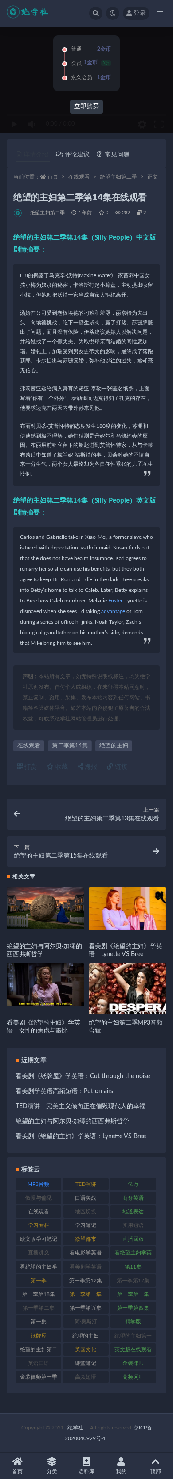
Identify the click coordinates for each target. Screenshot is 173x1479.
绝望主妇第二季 (118, 176)
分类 (52, 1471)
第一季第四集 (133, 1308)
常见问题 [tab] (117, 155)
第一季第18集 (38, 1294)
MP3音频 (38, 1184)
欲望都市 (85, 1239)
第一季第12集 (85, 1280)
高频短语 (85, 1377)
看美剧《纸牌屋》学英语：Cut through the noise (83, 1076)
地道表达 (133, 1211)
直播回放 (133, 1239)
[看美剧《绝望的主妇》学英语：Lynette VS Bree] (127, 908)
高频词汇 (133, 1377)
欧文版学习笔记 (38, 1239)
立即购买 (86, 106)
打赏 (30, 767)
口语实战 (85, 1198)
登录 (140, 13)
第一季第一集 (86, 1294)
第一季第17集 (133, 1280)
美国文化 (85, 1349)
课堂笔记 (85, 1363)
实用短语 (133, 1225)
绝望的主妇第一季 (133, 1337)
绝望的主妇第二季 (38, 1351)
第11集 (133, 1266)
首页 (52, 176)
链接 (120, 767)
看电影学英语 (86, 1252)
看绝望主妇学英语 (133, 1254)
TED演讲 (85, 1184)
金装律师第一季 (38, 1377)
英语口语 (38, 1363)
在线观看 (79, 176)
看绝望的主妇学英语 (38, 1268)
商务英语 (133, 1198)
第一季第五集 (86, 1308)
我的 (121, 1471)
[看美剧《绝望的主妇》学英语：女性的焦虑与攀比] (45, 984)
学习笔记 (85, 1225)
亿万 (133, 1184)
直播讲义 (38, 1252)
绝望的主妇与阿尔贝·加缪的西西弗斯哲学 (72, 1121)
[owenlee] (18, 213)
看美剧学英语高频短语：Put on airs (64, 1091)
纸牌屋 (39, 1335)
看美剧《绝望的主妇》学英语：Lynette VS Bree (81, 1136)
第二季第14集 (70, 746)
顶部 (155, 1471)
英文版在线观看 (133, 1349)
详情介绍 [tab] (36, 155)
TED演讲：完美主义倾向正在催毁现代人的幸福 (80, 1106)
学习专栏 (38, 1225)
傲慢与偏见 (38, 1198)
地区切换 (85, 1211)
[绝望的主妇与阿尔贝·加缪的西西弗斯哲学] (45, 908)
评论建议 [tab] (77, 155)
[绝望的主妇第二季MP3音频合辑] (127, 1001)
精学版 (133, 1321)
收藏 (61, 767)
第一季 (39, 1280)
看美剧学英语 (86, 1266)
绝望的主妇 (113, 746)
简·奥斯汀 (86, 1321)
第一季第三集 (133, 1294)
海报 (90, 767)
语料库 (86, 1471)
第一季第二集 (39, 1308)
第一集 (39, 1321)
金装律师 (133, 1363)
